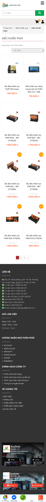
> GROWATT (7, 352)
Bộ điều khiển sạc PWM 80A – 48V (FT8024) (33, 138)
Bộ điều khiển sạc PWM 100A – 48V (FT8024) (12, 138)
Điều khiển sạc (22, 28)
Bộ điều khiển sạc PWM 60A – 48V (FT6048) (12, 186)
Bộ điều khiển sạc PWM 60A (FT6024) (12, 237)
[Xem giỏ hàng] (37, 22)
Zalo (31, 501)
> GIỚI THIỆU (7, 396)
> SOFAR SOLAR (9, 355)
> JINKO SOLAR (8, 348)
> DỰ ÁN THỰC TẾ (9, 409)
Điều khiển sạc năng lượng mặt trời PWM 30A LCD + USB (33, 89)
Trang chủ (7, 28)
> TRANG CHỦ (7, 400)
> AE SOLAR (7, 345)
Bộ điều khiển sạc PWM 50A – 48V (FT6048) (33, 186)
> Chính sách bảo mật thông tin (15, 380)
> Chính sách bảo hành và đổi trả (16, 377)
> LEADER (6, 358)
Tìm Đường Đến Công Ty (5, 501)
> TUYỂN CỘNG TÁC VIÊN (12, 403)
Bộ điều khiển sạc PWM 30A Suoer (12, 87)
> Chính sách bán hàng (12, 374)
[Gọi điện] (23, 498)
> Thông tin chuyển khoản (13, 383)
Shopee (40, 500)
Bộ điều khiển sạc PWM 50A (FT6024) (34, 237)
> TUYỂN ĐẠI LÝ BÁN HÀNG (12, 406)
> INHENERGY (7, 361)
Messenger (14, 501)
